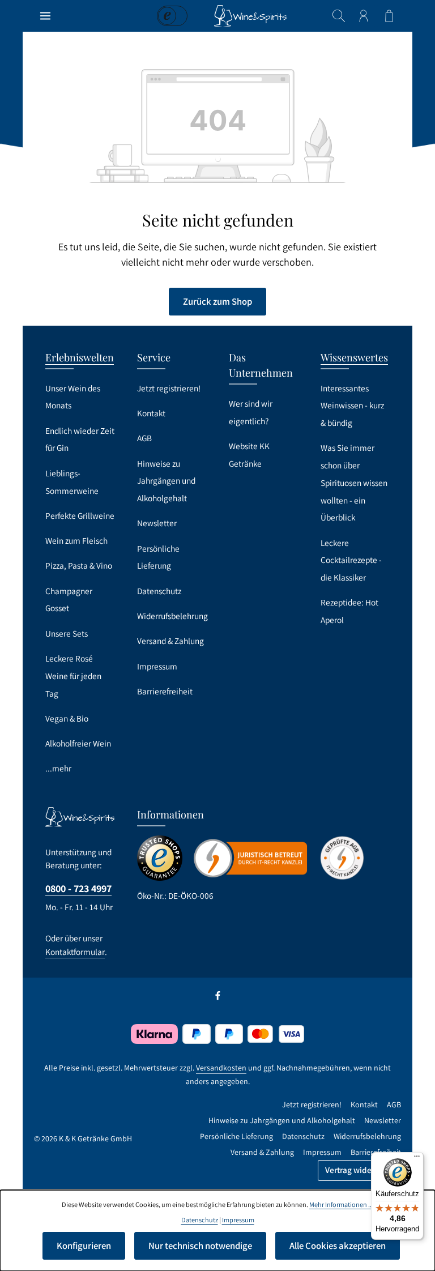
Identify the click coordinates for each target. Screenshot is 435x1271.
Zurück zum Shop (217, 301)
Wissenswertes (354, 357)
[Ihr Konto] (363, 16)
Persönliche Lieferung (158, 557)
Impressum (157, 666)
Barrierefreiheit (165, 691)
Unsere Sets (66, 633)
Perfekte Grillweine (79, 515)
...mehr (58, 768)
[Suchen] (338, 16)
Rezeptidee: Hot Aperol (349, 610)
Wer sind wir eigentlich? (250, 412)
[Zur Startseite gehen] (250, 16)
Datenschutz (159, 590)
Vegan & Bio (66, 718)
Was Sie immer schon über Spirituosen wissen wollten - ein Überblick (354, 482)
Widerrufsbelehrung (172, 615)
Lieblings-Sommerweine (72, 481)
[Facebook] (218, 997)
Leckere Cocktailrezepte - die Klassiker (351, 560)
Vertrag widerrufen (359, 1170)
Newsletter (157, 522)
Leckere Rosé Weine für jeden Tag (73, 675)
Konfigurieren (84, 1245)
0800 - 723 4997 (78, 888)
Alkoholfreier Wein (78, 743)
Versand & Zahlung (170, 640)
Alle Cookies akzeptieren (337, 1245)
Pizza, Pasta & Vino (78, 565)
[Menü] (45, 16)
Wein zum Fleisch (76, 540)
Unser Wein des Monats (72, 396)
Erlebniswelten (79, 357)
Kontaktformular (75, 951)
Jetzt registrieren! (169, 388)
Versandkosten (221, 1068)
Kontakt (151, 413)
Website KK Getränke (249, 454)
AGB (144, 437)
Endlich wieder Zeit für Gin (79, 439)
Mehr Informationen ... (341, 1204)
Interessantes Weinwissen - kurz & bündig (352, 405)
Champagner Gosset (68, 599)
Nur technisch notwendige (200, 1245)
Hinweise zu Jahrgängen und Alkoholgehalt (166, 481)
